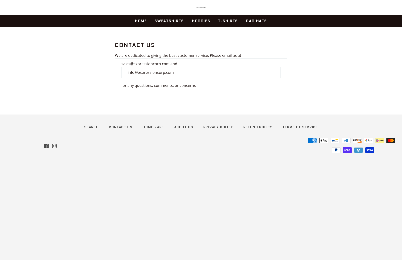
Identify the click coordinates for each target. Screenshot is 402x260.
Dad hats (256, 21)
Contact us (120, 127)
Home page (153, 127)
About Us (183, 127)
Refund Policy (257, 127)
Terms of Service (300, 127)
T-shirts (228, 21)
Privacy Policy (218, 127)
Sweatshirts (169, 21)
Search (91, 127)
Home (141, 21)
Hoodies (201, 21)
